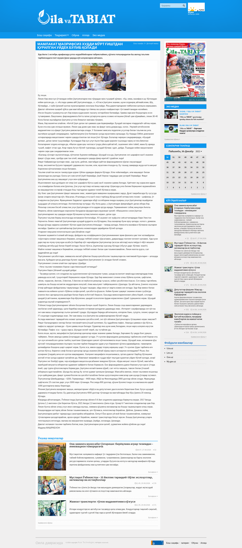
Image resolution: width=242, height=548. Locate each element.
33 (197, 167)
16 (167, 183)
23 (173, 177)
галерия (185, 543)
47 (197, 157)
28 (185, 172)
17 (203, 177)
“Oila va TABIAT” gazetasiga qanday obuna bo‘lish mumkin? (192, 118)
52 (167, 157)
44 (173, 162)
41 (191, 162)
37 (173, 167)
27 (191, 172)
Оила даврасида (49, 543)
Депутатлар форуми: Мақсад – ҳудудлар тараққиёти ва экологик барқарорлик (190, 292)
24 (167, 177)
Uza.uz (170, 348)
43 (179, 162)
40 (197, 162)
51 (173, 157)
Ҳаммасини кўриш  (172, 139)
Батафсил (153, 472)
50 (179, 157)
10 (191, 183)
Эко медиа (98, 35)
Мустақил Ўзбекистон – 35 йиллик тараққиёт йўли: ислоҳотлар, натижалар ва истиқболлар (190, 245)
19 (191, 177)
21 (185, 177)
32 (203, 167)
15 (173, 183)
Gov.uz (170, 357)
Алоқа (85, 35)
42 (185, 162)
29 (179, 172)
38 (167, 167)
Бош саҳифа (44, 35)
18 (197, 177)
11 (185, 183)
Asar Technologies (86, 542)
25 (203, 172)
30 (173, 172)
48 (191, 157)
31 (167, 172)
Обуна (75, 35)
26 (197, 172)
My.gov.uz (171, 361)
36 (179, 167)
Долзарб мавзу (152, 44)
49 (185, 157)
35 (185, 167)
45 (167, 162)
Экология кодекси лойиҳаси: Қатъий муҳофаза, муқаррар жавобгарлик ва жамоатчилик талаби (188, 318)
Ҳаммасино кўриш (45, 523)
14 (179, 183)
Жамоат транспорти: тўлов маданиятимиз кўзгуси (187, 268)
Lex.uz (170, 353)
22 (179, 177)
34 (191, 167)
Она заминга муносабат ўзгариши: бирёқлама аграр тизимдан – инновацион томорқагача (187, 209)
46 (203, 157)
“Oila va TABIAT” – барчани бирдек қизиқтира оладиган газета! (192, 130)
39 (203, 162)
